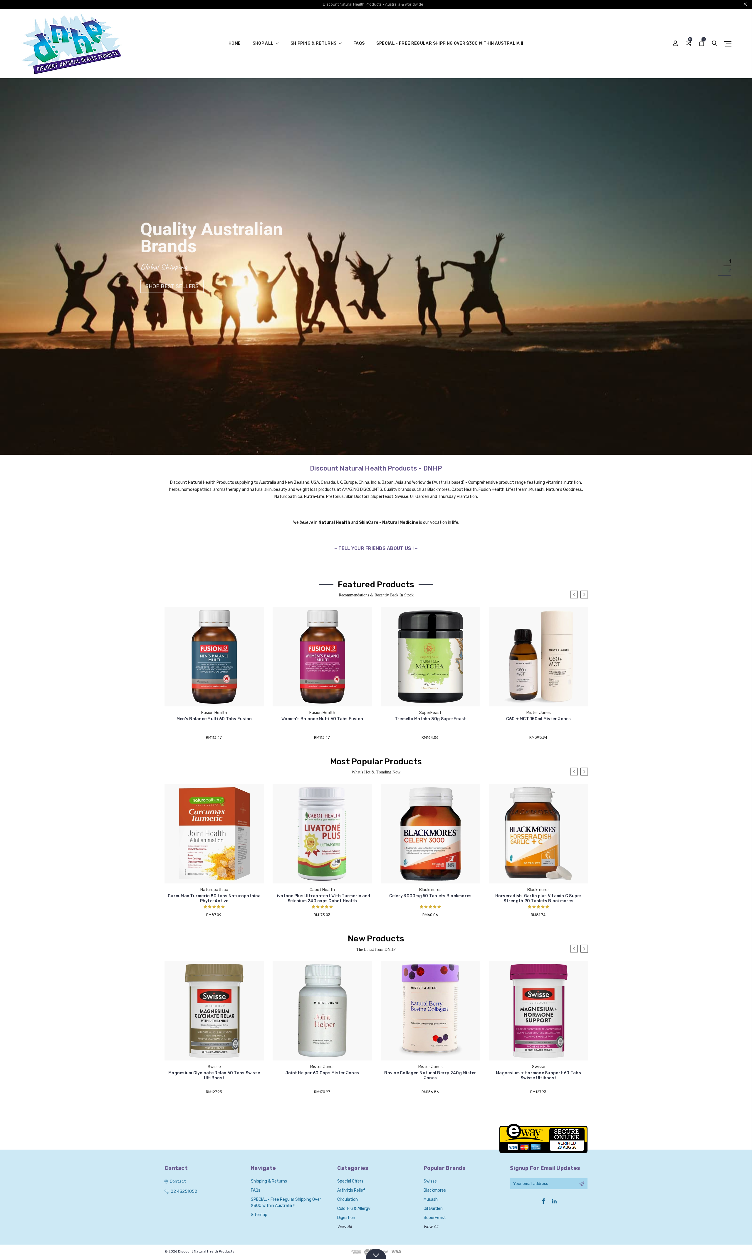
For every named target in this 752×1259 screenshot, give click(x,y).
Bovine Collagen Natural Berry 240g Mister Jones (430, 1075)
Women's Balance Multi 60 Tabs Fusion (322, 718)
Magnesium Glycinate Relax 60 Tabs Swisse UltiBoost (214, 1075)
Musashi (431, 1199)
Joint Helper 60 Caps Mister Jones (322, 1072)
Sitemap (259, 1214)
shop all (264, 43)
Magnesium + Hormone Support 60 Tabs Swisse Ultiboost (538, 1075)
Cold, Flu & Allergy (353, 1208)
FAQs (359, 43)
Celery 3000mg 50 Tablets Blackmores (430, 895)
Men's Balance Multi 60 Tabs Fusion (214, 718)
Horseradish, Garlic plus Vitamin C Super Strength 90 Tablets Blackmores (538, 898)
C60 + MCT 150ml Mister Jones (538, 718)
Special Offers (350, 1181)
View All (344, 1226)
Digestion (346, 1217)
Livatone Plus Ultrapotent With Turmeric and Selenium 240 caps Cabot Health (322, 898)
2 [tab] (729, 270)
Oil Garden (433, 1208)
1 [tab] (730, 261)
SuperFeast (435, 1217)
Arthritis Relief (351, 1190)
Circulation (347, 1199)
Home (235, 43)
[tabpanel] (376, 266)
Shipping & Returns (314, 43)
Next (584, 594)
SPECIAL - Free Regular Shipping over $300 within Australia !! (449, 43)
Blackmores (435, 1190)
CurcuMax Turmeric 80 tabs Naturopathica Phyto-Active (214, 898)
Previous (574, 594)
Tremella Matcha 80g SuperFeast (430, 718)
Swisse (430, 1181)
